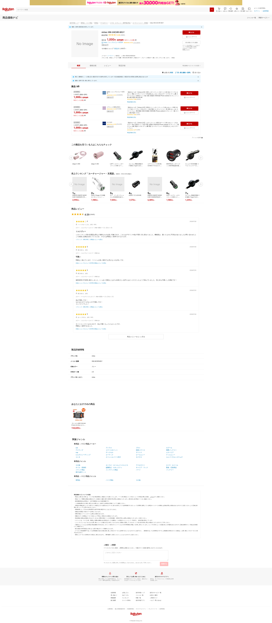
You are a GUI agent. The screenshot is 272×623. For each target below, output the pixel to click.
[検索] (212, 10)
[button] (225, 9)
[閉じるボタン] (202, 27)
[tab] (78, 65)
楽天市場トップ (74, 23)
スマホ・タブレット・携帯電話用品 (120, 23)
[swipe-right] (200, 157)
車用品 (96, 23)
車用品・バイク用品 (86, 23)
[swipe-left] (71, 157)
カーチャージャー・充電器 (140, 23)
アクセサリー (104, 23)
